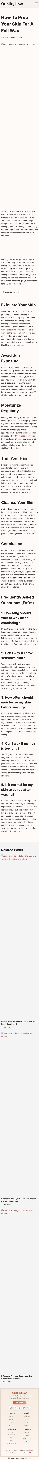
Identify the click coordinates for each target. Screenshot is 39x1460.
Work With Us (11, 1443)
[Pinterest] (15, 1408)
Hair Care (27, 1419)
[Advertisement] (19, 248)
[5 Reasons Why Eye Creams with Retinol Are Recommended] (19, 1113)
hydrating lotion (26, 436)
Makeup (27, 1422)
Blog (11, 1437)
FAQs (12, 1440)
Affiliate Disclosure (26, 1450)
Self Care (12, 1425)
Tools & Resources (11, 1433)
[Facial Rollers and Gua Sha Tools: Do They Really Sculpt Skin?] (19, 936)
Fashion (11, 1419)
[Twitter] (24, 1408)
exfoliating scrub (14, 330)
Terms (8, 1450)
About (27, 1432)
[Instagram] (11, 1408)
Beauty (11, 1416)
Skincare (27, 1416)
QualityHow (12, 4)
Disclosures (27, 1438)
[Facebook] (19, 1408)
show (16, 292)
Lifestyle (12, 1422)
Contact (27, 1435)
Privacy (15, 1450)
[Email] (28, 1408)
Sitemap (27, 1441)
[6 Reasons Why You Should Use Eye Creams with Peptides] (19, 1290)
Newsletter (19, 1402)
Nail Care (27, 1425)
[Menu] (36, 3)
